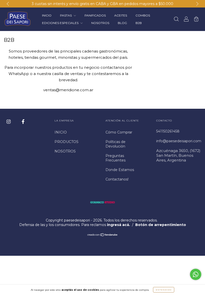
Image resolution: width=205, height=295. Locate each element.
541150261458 (168, 131)
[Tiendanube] (102, 235)
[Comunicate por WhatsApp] (195, 274)
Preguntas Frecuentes (116, 158)
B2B (139, 23)
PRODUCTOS (66, 142)
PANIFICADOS (95, 15)
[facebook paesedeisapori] (23, 121)
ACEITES (120, 15)
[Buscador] (176, 19)
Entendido (164, 289)
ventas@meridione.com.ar (68, 90)
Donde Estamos (120, 170)
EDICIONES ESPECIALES (60, 23)
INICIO (47, 15)
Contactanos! (117, 179)
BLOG (122, 23)
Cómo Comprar (119, 132)
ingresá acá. (118, 224)
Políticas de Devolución (116, 144)
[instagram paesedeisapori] (9, 121)
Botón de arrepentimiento (160, 224)
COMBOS (143, 15)
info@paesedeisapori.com (178, 141)
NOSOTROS (100, 23)
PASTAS (66, 15)
